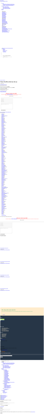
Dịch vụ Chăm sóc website (6, 7)
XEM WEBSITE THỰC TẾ (3, 84)
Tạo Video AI (3, 52)
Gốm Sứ (3, 153)
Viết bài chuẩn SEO (4, 329)
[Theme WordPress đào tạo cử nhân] (5, 287)
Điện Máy (3, 138)
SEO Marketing (6, 372)
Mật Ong (3, 163)
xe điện (2, 211)
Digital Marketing (5, 369)
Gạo (2, 149)
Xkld (2, 213)
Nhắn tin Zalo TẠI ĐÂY (3, 396)
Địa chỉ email (2, 409)
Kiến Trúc (3, 160)
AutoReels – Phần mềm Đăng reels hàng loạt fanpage (9, 4)
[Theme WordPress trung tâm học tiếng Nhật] (5, 260)
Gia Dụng (3, 150)
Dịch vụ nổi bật (2, 399)
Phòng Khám (3, 179)
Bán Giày (3, 118)
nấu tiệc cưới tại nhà (4, 170)
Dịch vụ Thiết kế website (5, 6)
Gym (2, 154)
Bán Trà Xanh (3, 121)
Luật (2, 162)
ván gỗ (2, 205)
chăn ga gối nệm (3, 128)
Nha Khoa (3, 172)
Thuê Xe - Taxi (3, 197)
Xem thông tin (8, 263)
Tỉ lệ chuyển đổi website (7, 380)
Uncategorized (3, 204)
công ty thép (3, 131)
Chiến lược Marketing (6, 378)
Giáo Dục (3, 151)
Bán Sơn (3, 120)
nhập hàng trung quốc (4, 174)
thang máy (3, 190)
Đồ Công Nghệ (3, 141)
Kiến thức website (5, 383)
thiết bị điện (3, 194)
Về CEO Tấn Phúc (5, 50)
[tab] (23, 215)
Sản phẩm (3, 3)
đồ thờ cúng (3, 142)
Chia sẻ (2, 9)
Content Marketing (6, 373)
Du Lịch (2, 145)
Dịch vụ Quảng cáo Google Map (5, 330)
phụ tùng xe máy (3, 180)
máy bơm (3, 164)
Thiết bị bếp (3, 192)
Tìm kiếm (3, 361)
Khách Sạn (3, 159)
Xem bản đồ (3, 351)
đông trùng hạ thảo (4, 144)
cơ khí (2, 130)
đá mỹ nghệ (3, 132)
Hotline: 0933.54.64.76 (3, 395)
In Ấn (2, 157)
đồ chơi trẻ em (3, 140)
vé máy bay (3, 207)
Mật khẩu (1, 410)
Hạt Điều (3, 155)
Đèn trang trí (3, 135)
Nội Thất (3, 175)
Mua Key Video (3, 168)
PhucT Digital (3, 339)
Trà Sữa (2, 200)
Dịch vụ (2, 364)
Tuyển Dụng (3, 203)
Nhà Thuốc (3, 173)
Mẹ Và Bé (3, 167)
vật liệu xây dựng (3, 206)
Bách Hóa (3, 116)
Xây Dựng (3, 210)
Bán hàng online (6, 381)
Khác (2, 158)
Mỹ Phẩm (3, 169)
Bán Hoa (3, 119)
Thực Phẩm (3, 196)
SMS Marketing (6, 377)
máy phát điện (3, 166)
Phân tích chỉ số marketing (7, 379)
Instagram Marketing (6, 375)
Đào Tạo (3, 133)
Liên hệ (4, 391)
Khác (3, 388)
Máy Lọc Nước (3, 165)
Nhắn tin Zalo (2, 398)
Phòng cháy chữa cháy (4, 178)
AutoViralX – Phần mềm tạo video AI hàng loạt (8, 5)
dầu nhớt (3, 134)
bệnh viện (3, 124)
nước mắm (3, 177)
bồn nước (3, 125)
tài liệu (2, 189)
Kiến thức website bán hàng (7, 385)
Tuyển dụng (4, 51)
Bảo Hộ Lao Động (4, 122)
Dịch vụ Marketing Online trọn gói (5, 328)
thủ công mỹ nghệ (4, 195)
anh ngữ (2, 114)
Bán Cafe (3, 117)
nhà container (3, 171)
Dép (2, 136)
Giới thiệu (4, 49)
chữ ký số (3, 129)
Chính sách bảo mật (4, 335)
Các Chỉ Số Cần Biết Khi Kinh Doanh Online (9, 382)
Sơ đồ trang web (3, 336)
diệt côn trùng (3, 139)
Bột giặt (2, 126)
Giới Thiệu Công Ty (4, 152)
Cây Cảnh (3, 127)
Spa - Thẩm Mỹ (3, 186)
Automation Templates (4, 115)
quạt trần (3, 182)
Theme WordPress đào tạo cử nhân (4, 288)
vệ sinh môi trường (4, 208)
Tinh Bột (3, 198)
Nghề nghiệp (5, 384)
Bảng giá (3, 368)
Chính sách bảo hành (4, 334)
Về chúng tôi (3, 390)
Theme (2, 191)
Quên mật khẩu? (2, 406)
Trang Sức (3, 202)
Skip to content (2, 0)
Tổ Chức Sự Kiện (4, 199)
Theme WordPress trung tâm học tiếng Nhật (5, 261)
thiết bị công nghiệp (4, 193)
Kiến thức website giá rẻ (7, 386)
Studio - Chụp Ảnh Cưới (4, 187)
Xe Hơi (2, 212)
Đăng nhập (6, 405)
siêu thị (2, 185)
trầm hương (3, 201)
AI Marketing (5, 370)
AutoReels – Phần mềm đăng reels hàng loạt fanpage (9, 363)
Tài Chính (3, 188)
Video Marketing (6, 376)
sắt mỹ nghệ (3, 184)
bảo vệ (2, 123)
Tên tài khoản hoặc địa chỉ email (4, 402)
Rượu (2, 183)
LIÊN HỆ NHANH (4, 215)
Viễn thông (3, 209)
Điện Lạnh (3, 137)
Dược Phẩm (3, 147)
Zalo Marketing (6, 371)
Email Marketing (6, 374)
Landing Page (3, 161)
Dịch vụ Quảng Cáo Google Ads (6, 8)
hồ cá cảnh (3, 156)
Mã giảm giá (5, 389)
